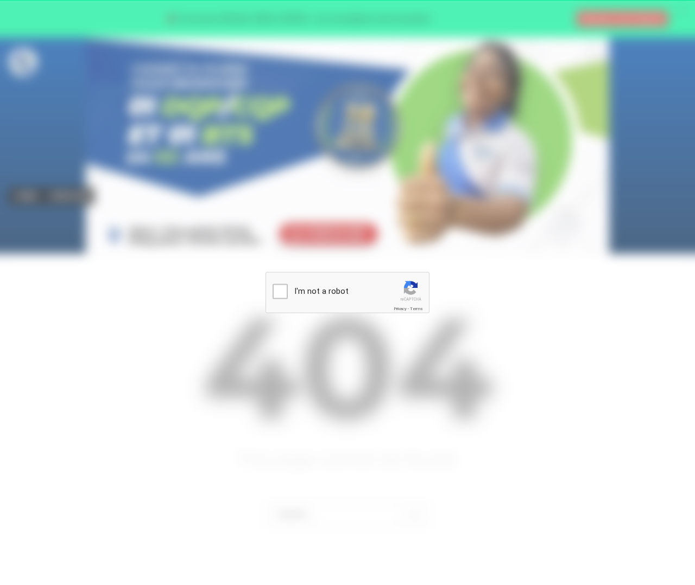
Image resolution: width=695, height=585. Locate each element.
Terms (416, 308)
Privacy (400, 308)
